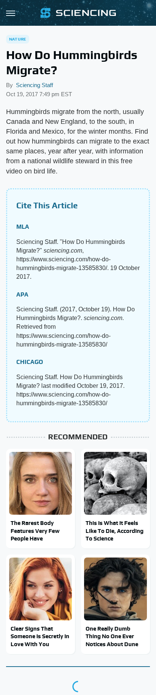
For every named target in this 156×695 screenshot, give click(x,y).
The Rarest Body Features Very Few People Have (35, 531)
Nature (17, 39)
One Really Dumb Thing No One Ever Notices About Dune (112, 636)
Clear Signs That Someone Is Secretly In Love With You (40, 636)
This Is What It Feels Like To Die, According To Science (115, 531)
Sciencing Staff (34, 85)
